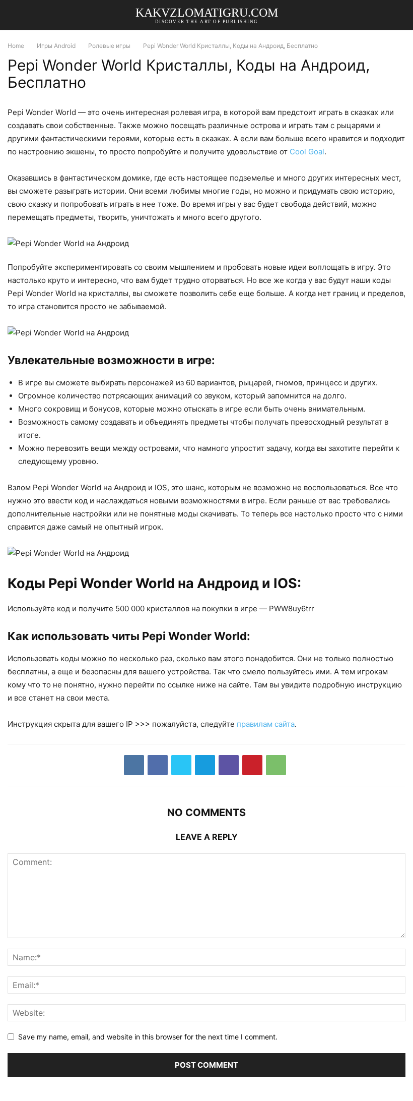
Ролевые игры (109, 45)
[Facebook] (158, 765)
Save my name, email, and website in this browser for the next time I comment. (148, 1036)
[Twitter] (181, 765)
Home (16, 45)
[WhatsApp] (276, 765)
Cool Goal (307, 151)
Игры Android (56, 45)
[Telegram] (205, 765)
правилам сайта (266, 724)
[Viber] (229, 765)
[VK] (134, 765)
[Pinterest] (252, 765)
